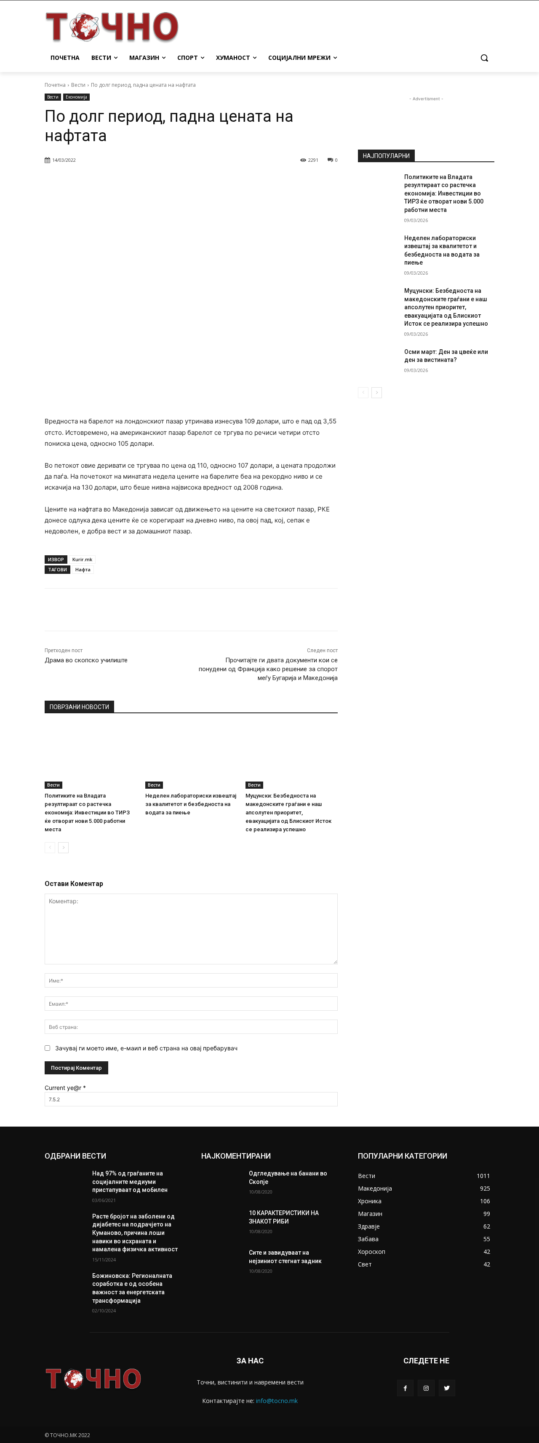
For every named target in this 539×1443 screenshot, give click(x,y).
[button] (484, 58)
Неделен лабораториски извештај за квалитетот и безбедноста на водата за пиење (190, 804)
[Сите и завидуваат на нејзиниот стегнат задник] (221, 1263)
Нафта (83, 569)
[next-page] (63, 847)
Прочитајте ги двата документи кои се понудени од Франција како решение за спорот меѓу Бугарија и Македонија (268, 669)
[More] (261, 181)
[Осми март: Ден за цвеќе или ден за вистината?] (378, 362)
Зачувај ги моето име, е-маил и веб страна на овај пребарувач (146, 1048)
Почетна (55, 84)
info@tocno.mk (277, 1401)
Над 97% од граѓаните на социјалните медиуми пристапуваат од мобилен (130, 1181)
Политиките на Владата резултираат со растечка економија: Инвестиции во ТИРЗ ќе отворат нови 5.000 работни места (87, 812)
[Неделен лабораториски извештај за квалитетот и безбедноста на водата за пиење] (191, 756)
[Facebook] (405, 1388)
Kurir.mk (82, 559)
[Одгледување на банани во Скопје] (221, 1184)
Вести (78, 84)
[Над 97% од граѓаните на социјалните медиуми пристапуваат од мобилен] (65, 1184)
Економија (76, 97)
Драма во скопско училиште (86, 660)
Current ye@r (65, 1087)
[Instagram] (426, 1388)
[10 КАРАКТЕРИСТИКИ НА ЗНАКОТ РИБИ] (221, 1223)
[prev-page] (50, 847)
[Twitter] (447, 1388)
